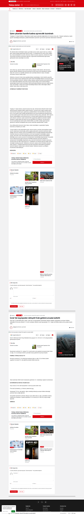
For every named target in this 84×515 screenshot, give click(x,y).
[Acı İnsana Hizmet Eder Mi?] (66, 344)
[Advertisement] (42, 20)
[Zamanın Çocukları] (20, 65)
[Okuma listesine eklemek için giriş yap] (52, 49)
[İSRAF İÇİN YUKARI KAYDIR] (46, 178)
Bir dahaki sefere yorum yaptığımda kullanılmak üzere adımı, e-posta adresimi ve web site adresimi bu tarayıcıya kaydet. (31, 303)
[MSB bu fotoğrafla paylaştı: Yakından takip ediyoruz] (46, 232)
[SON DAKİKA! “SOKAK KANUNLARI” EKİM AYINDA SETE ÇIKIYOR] (70, 58)
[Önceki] (58, 58)
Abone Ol (42, 162)
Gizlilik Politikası (5, 511)
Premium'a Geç (60, 4)
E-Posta (34, 298)
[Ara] (66, 5)
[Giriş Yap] (71, 5)
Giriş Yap (21, 306)
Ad (11, 298)
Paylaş (74, 513)
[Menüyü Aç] (22, 5)
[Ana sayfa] (9, 9)
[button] (68, 5)
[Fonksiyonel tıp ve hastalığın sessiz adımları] (16, 232)
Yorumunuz (15, 287)
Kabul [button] (13, 511)
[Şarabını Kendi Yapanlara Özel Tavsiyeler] (43, 65)
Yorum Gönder (14, 306)
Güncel (14, 41)
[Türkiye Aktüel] (14, 4)
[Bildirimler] (74, 5)
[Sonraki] (74, 58)
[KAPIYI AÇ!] (31, 232)
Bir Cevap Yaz (14, 282)
